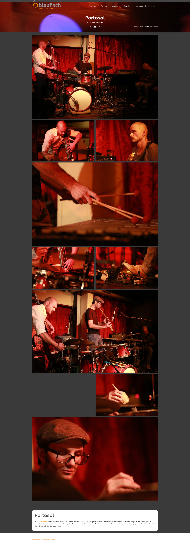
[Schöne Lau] (90, 26)
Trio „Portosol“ (43, 522)
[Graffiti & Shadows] (99, 26)
